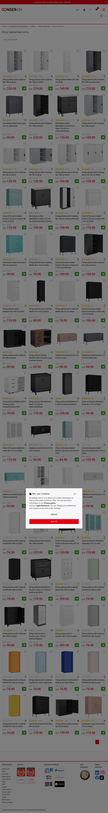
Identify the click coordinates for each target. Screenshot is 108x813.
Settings (54, 514)
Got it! (54, 521)
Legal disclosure (42, 505)
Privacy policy (50, 503)
